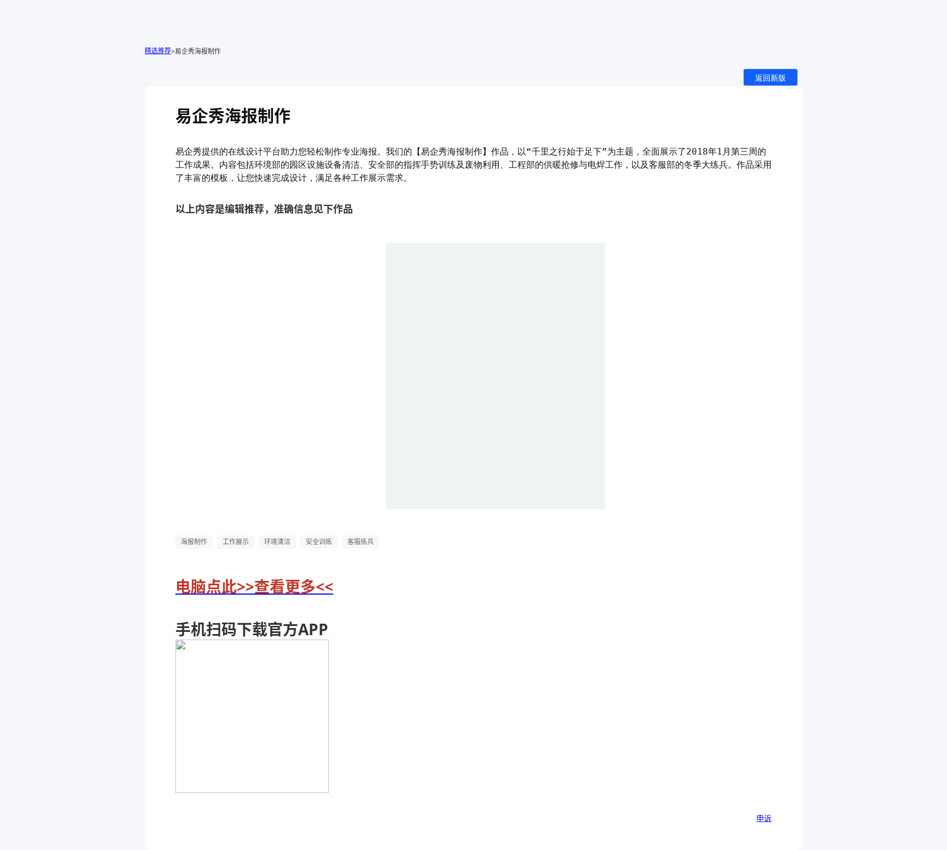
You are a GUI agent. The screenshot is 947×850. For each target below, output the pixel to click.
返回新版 (770, 77)
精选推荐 (158, 50)
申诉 (764, 818)
